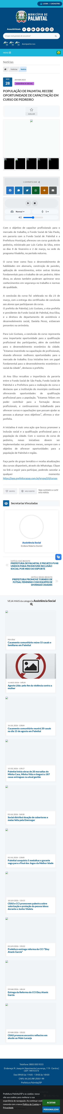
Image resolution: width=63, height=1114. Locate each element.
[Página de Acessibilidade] (52, 29)
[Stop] (35, 203)
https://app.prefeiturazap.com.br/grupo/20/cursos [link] (30, 478)
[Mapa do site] (47, 29)
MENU (6, 53)
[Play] (28, 203)
